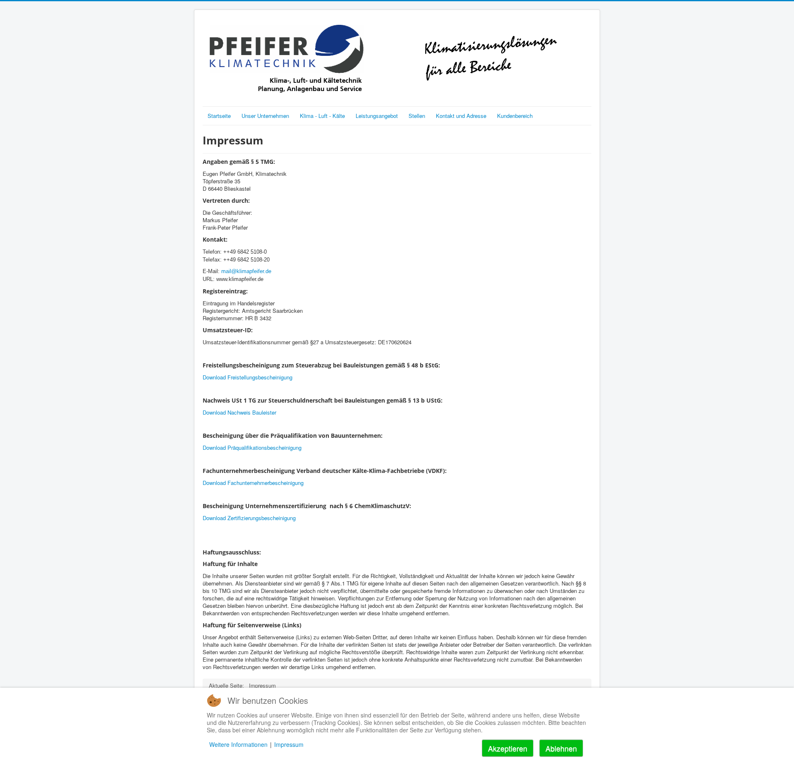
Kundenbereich (515, 116)
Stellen (417, 116)
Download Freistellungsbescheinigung (247, 377)
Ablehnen (561, 748)
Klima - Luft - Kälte (322, 116)
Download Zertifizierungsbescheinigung (249, 518)
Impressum (289, 744)
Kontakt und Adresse (461, 116)
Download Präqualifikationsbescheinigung (252, 447)
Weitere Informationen (238, 744)
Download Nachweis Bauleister (239, 412)
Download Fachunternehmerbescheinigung (253, 483)
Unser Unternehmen (265, 116)
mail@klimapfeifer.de (246, 271)
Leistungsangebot (377, 116)
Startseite (219, 116)
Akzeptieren (507, 748)
